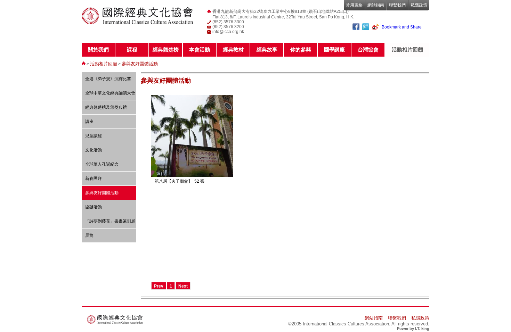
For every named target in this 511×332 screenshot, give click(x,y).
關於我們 (98, 49)
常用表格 (354, 5)
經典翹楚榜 (166, 49)
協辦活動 (93, 207)
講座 (89, 121)
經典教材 (233, 49)
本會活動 (199, 49)
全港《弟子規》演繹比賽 (108, 78)
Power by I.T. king (413, 328)
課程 (132, 49)
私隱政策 (419, 5)
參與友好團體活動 (140, 63)
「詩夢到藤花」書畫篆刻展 (110, 221)
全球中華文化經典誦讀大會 (110, 93)
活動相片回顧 (407, 49)
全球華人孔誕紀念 (102, 164)
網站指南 (375, 5)
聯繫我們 (397, 5)
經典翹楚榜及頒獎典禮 (106, 107)
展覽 (89, 235)
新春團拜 (93, 178)
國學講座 (334, 49)
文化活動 (93, 150)
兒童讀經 (93, 135)
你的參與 (300, 49)
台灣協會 (368, 49)
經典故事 (267, 49)
